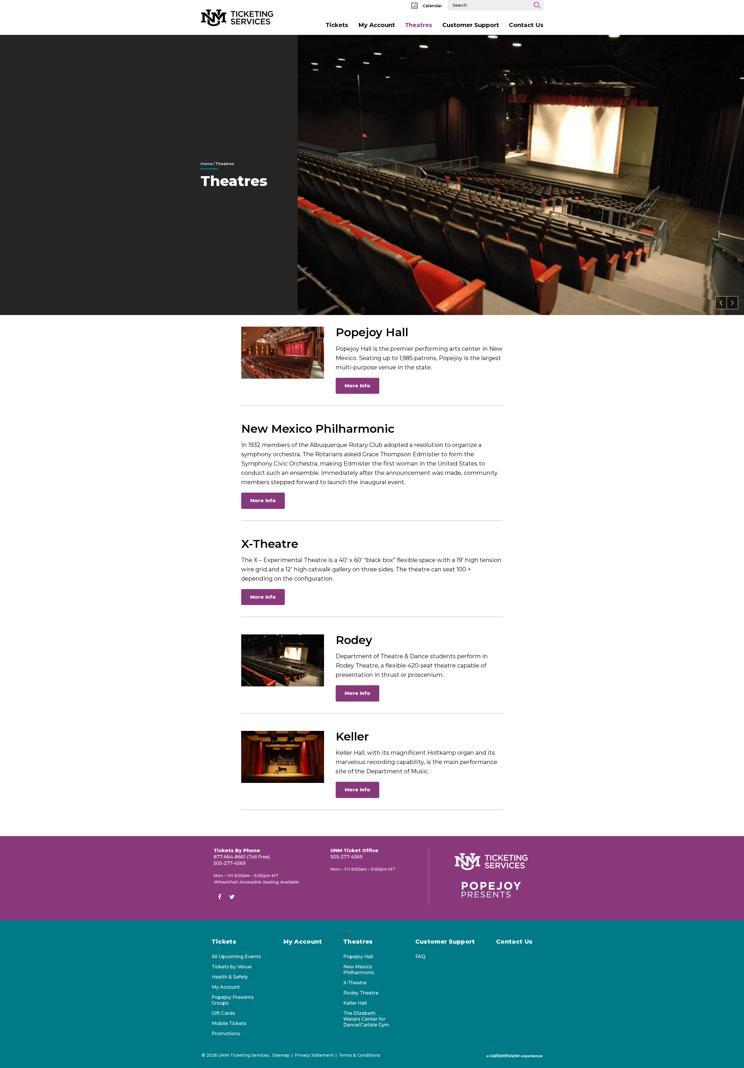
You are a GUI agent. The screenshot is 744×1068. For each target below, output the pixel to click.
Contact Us (526, 25)
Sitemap (281, 1055)
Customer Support (470, 25)
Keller (352, 736)
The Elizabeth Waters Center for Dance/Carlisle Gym (366, 1019)
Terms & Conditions (359, 1055)
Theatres (418, 25)
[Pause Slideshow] (736, 43)
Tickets (337, 25)
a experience (515, 1055)
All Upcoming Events (236, 956)
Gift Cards (223, 1013)
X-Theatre (269, 544)
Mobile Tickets (229, 1023)
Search (536, 5)
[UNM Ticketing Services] (237, 8)
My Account (376, 25)
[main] (372, 435)
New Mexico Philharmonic (317, 429)
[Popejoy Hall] (282, 353)
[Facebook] (219, 897)
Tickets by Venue (232, 966)
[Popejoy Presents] (491, 890)
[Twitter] (232, 897)
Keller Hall (355, 1003)
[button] (721, 302)
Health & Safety (230, 977)
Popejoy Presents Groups (233, 1000)
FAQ (420, 956)
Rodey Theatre (360, 993)
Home (207, 163)
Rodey (354, 640)
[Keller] (282, 757)
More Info (357, 386)
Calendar (431, 5)
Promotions (226, 1033)
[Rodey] (282, 660)
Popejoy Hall (372, 332)
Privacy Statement (314, 1055)
